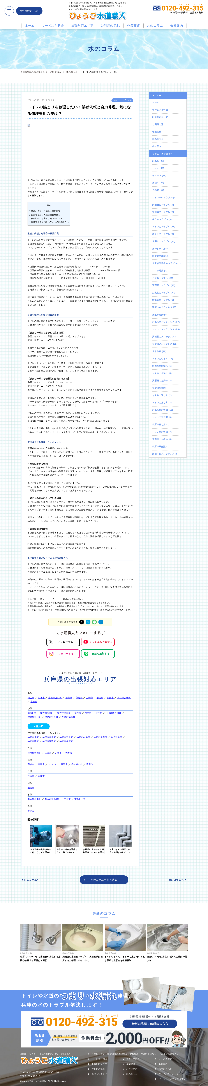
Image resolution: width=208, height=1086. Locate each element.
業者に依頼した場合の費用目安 (44, 211)
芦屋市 (79, 697)
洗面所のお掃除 (160, 439)
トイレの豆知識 (160, 417)
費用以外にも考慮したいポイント (45, 218)
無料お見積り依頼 (29, 11)
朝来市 (68, 697)
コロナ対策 (158, 270)
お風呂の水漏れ (160, 373)
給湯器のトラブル (161, 300)
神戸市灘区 (116, 737)
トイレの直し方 (160, 402)
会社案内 (176, 25)
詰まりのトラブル (161, 234)
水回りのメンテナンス (163, 454)
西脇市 (41, 776)
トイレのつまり (160, 358)
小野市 (33, 701)
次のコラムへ (176, 879)
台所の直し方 (159, 424)
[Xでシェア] (81, 622)
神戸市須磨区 (49, 737)
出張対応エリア (82, 25)
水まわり (156, 351)
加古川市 (32, 713)
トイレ (155, 168)
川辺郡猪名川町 (113, 713)
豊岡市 (89, 764)
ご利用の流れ (110, 25)
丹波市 (64, 764)
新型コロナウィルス (162, 307)
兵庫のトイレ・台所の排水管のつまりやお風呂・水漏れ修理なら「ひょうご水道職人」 (135, 1054)
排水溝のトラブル (161, 212)
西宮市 (31, 776)
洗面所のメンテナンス (163, 336)
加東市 (88, 713)
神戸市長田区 (100, 737)
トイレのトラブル (161, 226)
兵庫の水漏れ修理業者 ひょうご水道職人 (40, 72)
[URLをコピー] (100, 622)
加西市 (77, 713)
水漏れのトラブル (161, 241)
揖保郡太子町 (124, 697)
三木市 (67, 799)
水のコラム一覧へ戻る (104, 879)
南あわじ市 (80, 799)
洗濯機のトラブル (161, 204)
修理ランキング (99, 1074)
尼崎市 (89, 697)
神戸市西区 (33, 741)
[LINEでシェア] (94, 622)
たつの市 (52, 764)
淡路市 (100, 697)
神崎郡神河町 (51, 717)
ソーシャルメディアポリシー (173, 1079)
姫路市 (31, 787)
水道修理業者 (159, 314)
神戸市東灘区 (49, 741)
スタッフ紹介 (133, 1059)
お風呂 (155, 161)
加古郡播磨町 (64, 713)
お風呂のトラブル (161, 292)
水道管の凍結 (159, 256)
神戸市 (39, 726)
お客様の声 (131, 1069)
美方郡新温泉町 (52, 799)
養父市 (31, 811)
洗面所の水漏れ (160, 366)
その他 (155, 190)
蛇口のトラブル (160, 219)
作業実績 (133, 25)
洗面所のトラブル (161, 285)
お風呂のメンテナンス (163, 322)
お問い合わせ (165, 1069)
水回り (155, 182)
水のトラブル (159, 248)
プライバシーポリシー (170, 1074)
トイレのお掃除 (160, 432)
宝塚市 (41, 764)
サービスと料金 (53, 25)
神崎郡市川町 (34, 717)
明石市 (41, 697)
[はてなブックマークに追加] (88, 622)
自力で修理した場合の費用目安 (44, 215)
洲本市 (68, 753)
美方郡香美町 (34, 799)
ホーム (29, 25)
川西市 (98, 713)
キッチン (156, 175)
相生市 (31, 697)
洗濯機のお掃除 (160, 380)
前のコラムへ (31, 879)
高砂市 (31, 764)
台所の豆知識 (159, 446)
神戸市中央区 (83, 737)
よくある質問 (165, 1059)
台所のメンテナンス (162, 344)
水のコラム (155, 25)
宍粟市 (58, 753)
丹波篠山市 (77, 764)
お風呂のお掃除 (160, 410)
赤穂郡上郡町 (55, 697)
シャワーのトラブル (162, 197)
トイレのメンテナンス (163, 329)
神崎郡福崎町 (68, 717)
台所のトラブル (160, 278)
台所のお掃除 (159, 388)
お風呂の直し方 (160, 395)
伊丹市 (110, 697)
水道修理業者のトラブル (164, 263)
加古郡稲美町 (47, 713)
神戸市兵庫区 (66, 741)
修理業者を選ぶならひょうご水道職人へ (49, 222)
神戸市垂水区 (66, 737)
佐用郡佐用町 (34, 753)
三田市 (48, 753)
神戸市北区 (33, 737)
